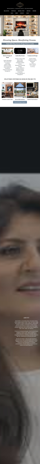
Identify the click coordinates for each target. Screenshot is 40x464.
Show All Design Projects (20, 102)
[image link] (20, 4)
